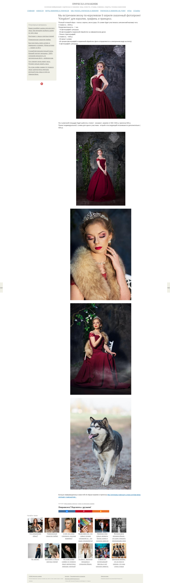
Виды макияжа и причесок (57, 10)
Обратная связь (104, 576)
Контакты (67, 576)
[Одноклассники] (100, 511)
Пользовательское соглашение (77, 576)
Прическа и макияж (85, 3)
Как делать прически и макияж (84, 10)
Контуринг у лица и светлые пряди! (41, 36)
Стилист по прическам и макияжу (86, 503)
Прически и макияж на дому (113, 10)
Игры (129, 10)
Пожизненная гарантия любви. (39, 39)
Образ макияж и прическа (70, 503)
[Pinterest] (83, 511)
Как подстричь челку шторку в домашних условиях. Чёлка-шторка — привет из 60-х (41, 45)
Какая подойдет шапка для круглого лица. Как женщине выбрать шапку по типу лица (41, 30)
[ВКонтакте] (66, 511)
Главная (31, 10)
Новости (40, 10)
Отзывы (136, 10)
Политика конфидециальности (72, 578)
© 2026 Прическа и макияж (35, 576)
